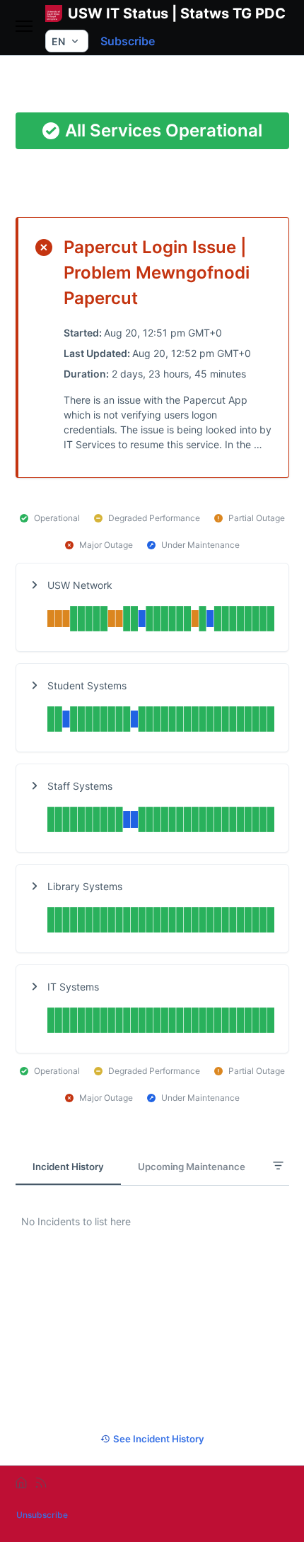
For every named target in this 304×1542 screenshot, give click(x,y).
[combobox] (66, 41)
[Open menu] (24, 27)
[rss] (41, 1482)
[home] (21, 1482)
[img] (160, 620)
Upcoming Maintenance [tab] (191, 1166)
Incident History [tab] (68, 1166)
